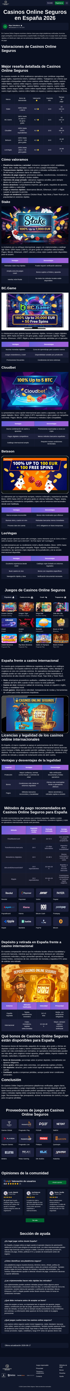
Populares (7, 597)
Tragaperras (59, 597)
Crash (42, 597)
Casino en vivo (25, 597)
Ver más (35, 1220)
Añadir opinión (57, 1182)
